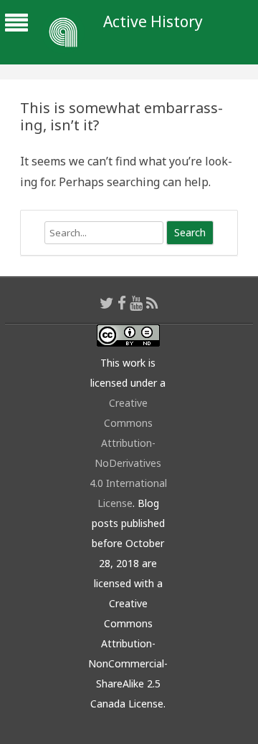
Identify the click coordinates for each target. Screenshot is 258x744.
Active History (153, 22)
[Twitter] (107, 303)
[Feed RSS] (152, 303)
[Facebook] (122, 303)
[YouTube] (136, 303)
